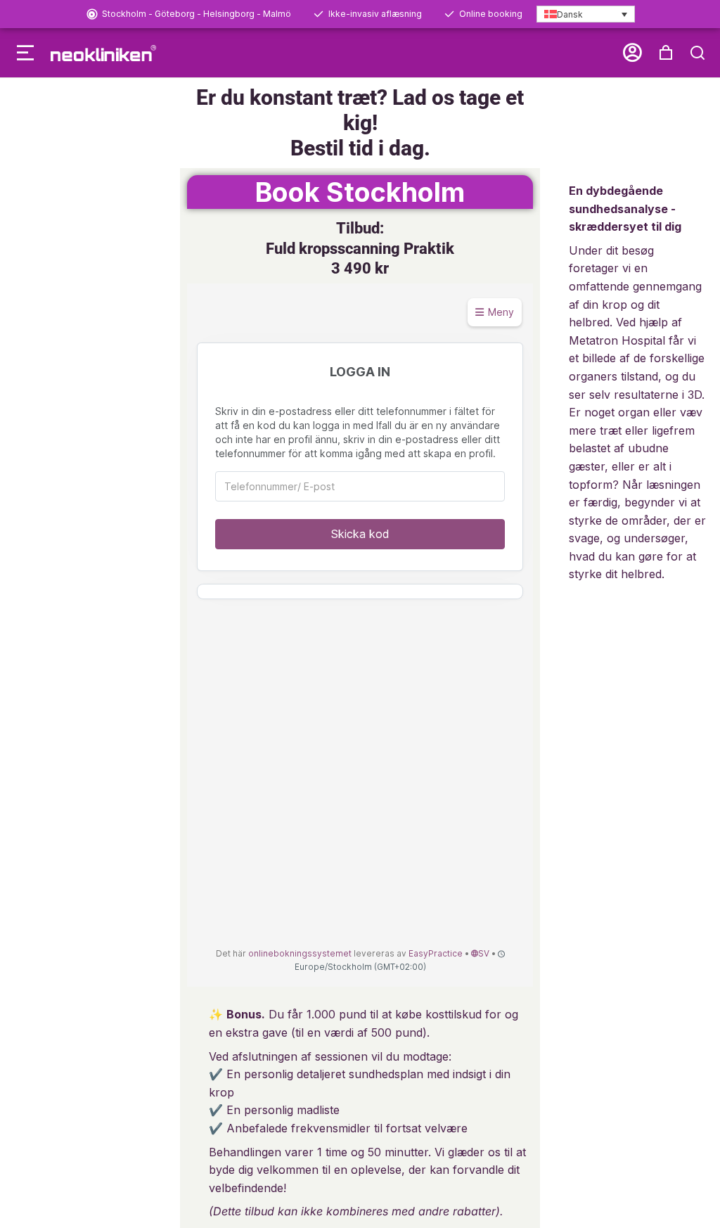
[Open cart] (665, 52)
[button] (25, 52)
